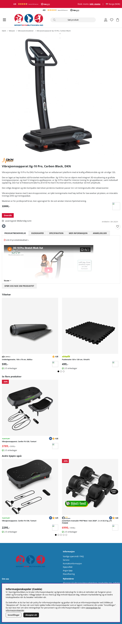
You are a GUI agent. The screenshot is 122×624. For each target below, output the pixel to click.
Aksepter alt (31, 615)
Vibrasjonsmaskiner (26, 31)
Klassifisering (69, 574)
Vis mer (6, 280)
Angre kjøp (68, 570)
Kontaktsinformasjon (72, 563)
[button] (31, 4)
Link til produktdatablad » (17, 240)
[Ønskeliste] (111, 19)
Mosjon (12, 31)
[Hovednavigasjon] (4, 20)
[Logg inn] (105, 19)
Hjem (4, 31)
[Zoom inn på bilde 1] (60, 96)
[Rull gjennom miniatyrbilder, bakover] (60, 38)
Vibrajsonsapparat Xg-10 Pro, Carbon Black (54, 31)
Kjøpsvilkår (68, 567)
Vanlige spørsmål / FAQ (73, 556)
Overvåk (8, 215)
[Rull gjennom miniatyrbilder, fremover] (60, 33)
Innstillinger (13, 615)
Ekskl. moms (83, 4)
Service (66, 560)
